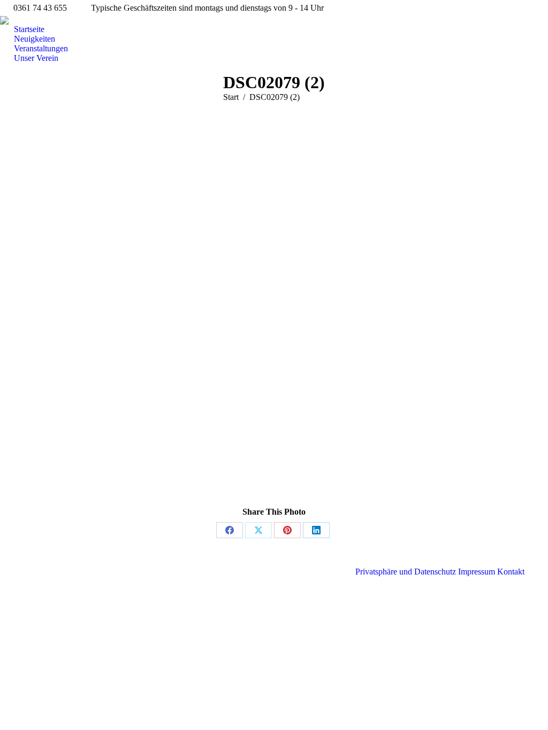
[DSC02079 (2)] (274, 316)
